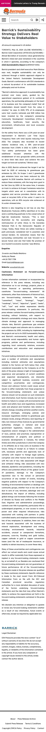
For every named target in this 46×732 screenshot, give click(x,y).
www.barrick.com (17, 267)
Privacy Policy (29, 728)
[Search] (31, 19)
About (12, 719)
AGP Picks (5, 3)
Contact (40, 728)
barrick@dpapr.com (15, 262)
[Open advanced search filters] (36, 19)
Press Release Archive (27, 719)
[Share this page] (42, 20)
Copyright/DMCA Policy (12, 728)
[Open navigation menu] (4, 20)
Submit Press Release (14, 723)
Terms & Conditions (33, 723)
